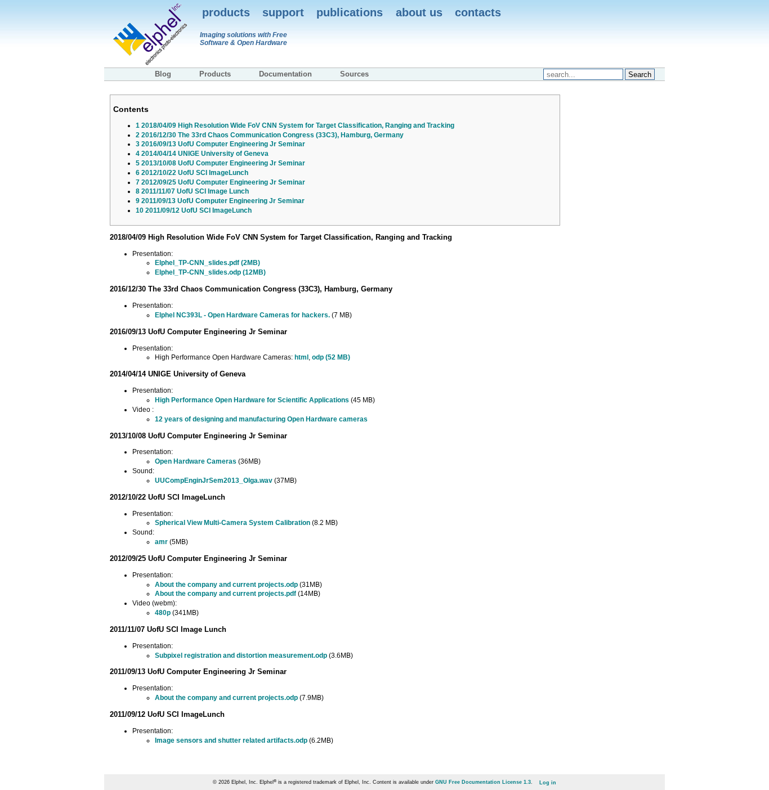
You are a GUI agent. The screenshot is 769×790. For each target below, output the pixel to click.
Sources (354, 74)
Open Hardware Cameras (195, 461)
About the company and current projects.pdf (225, 594)
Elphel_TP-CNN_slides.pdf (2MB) (207, 263)
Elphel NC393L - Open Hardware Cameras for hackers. (242, 315)
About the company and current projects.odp (226, 585)
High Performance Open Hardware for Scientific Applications (252, 400)
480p (163, 613)
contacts (478, 12)
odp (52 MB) (331, 357)
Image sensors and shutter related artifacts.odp (231, 740)
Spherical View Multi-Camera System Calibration (232, 523)
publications (349, 12)
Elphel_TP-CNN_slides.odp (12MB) (210, 272)
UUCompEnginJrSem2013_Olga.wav (213, 480)
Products (215, 74)
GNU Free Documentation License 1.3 (483, 782)
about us (419, 12)
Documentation (285, 74)
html (301, 357)
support (283, 12)
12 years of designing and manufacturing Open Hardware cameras (261, 419)
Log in (547, 782)
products (226, 12)
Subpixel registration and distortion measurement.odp (241, 655)
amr (161, 542)
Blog (163, 74)
